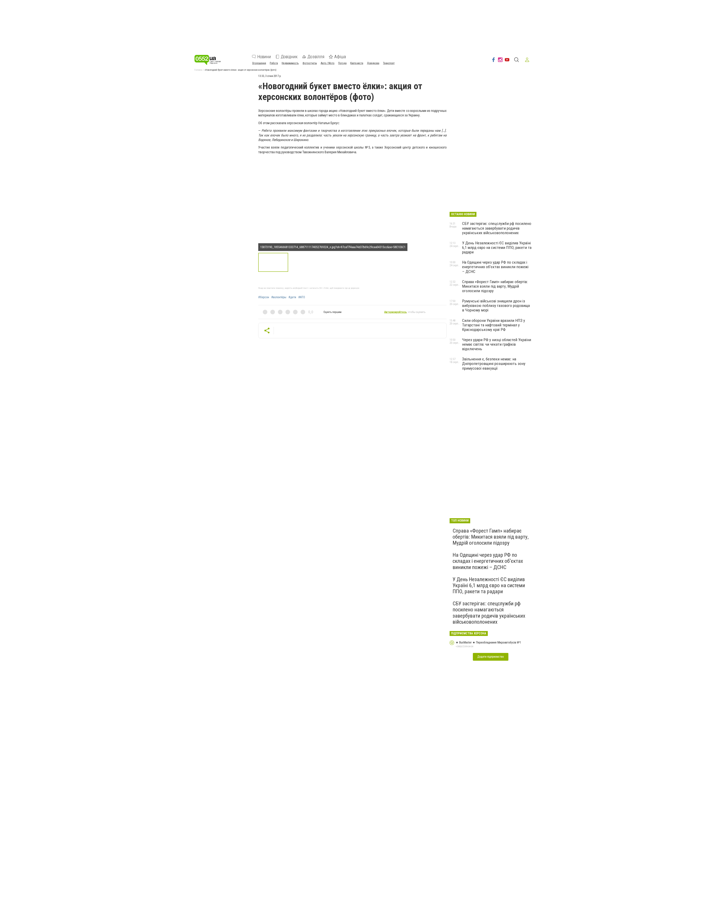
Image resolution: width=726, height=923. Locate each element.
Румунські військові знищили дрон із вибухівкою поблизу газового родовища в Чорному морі (496, 305)
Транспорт (389, 63)
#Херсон (263, 297)
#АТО (301, 297)
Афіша (340, 57)
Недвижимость (290, 63)
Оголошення (259, 63)
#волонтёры (278, 297)
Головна (198, 70)
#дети (292, 297)
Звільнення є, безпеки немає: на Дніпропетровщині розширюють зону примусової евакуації (493, 363)
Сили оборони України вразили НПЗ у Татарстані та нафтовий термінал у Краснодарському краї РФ (493, 325)
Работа (274, 63)
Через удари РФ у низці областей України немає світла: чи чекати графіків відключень (496, 344)
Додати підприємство (490, 656)
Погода (342, 63)
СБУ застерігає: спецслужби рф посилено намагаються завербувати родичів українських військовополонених (496, 228)
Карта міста (356, 63)
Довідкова (373, 63)
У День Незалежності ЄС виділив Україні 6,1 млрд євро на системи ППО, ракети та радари (496, 247)
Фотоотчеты (309, 63)
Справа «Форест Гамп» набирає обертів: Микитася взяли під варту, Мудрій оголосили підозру (495, 286)
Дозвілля (315, 57)
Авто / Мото (327, 63)
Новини (264, 57)
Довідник (289, 57)
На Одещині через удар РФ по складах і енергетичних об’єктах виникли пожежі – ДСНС (495, 267)
